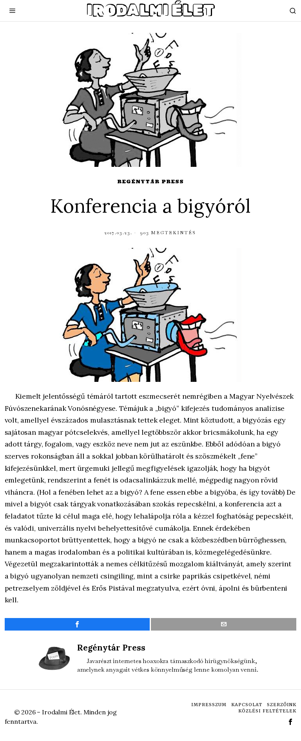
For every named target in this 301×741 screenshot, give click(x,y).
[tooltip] (77, 624)
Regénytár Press (150, 181)
